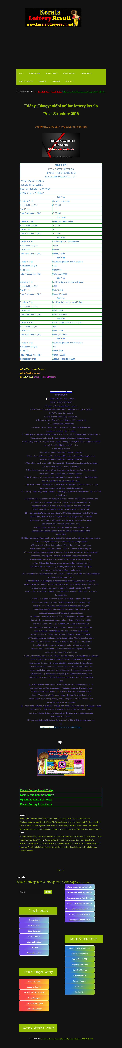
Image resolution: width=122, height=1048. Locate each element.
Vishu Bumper (34, 981)
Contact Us (79, 992)
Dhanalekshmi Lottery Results (80, 898)
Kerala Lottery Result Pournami (58, 840)
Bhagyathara (34, 73)
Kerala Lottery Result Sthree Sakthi (39, 843)
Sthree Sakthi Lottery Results (79, 892)
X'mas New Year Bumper (34, 992)
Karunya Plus (34, 936)
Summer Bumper (34, 987)
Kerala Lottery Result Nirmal (44, 847)
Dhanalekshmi (69, 73)
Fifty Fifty (88, 882)
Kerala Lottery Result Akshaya (68, 843)
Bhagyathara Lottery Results (79, 887)
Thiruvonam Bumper (34, 1003)
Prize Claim (80, 986)
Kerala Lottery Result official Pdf (40, 822)
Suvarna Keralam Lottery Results (80, 909)
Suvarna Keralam (34, 942)
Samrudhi (56, 81)
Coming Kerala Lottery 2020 (59, 818)
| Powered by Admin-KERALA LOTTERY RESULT (67, 1039)
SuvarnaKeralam (26, 81)
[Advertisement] (61, 50)
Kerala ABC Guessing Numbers (33, 818)
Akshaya (70, 882)
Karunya (42, 81)
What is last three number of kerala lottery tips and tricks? (48, 829)
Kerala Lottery (26, 882)
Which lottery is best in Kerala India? (71, 822)
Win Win (80, 882)
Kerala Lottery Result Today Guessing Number (64, 836)
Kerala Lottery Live (80, 953)
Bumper (68, 81)
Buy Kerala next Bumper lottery (87, 829)
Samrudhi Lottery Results (80, 920)
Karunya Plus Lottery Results (79, 903)
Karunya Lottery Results (79, 914)
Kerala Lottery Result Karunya (70, 847)
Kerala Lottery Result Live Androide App (73, 825)
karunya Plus (86, 73)
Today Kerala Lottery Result (31, 836)
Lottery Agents (79, 981)
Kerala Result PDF (79, 959)
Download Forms (80, 970)
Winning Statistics (80, 964)
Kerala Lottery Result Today (80, 948)
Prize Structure (79, 975)
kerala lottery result (49, 882)
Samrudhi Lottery (34, 953)
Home (21, 73)
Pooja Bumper (34, 998)
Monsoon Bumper (34, 1009)
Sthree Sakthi (51, 73)
